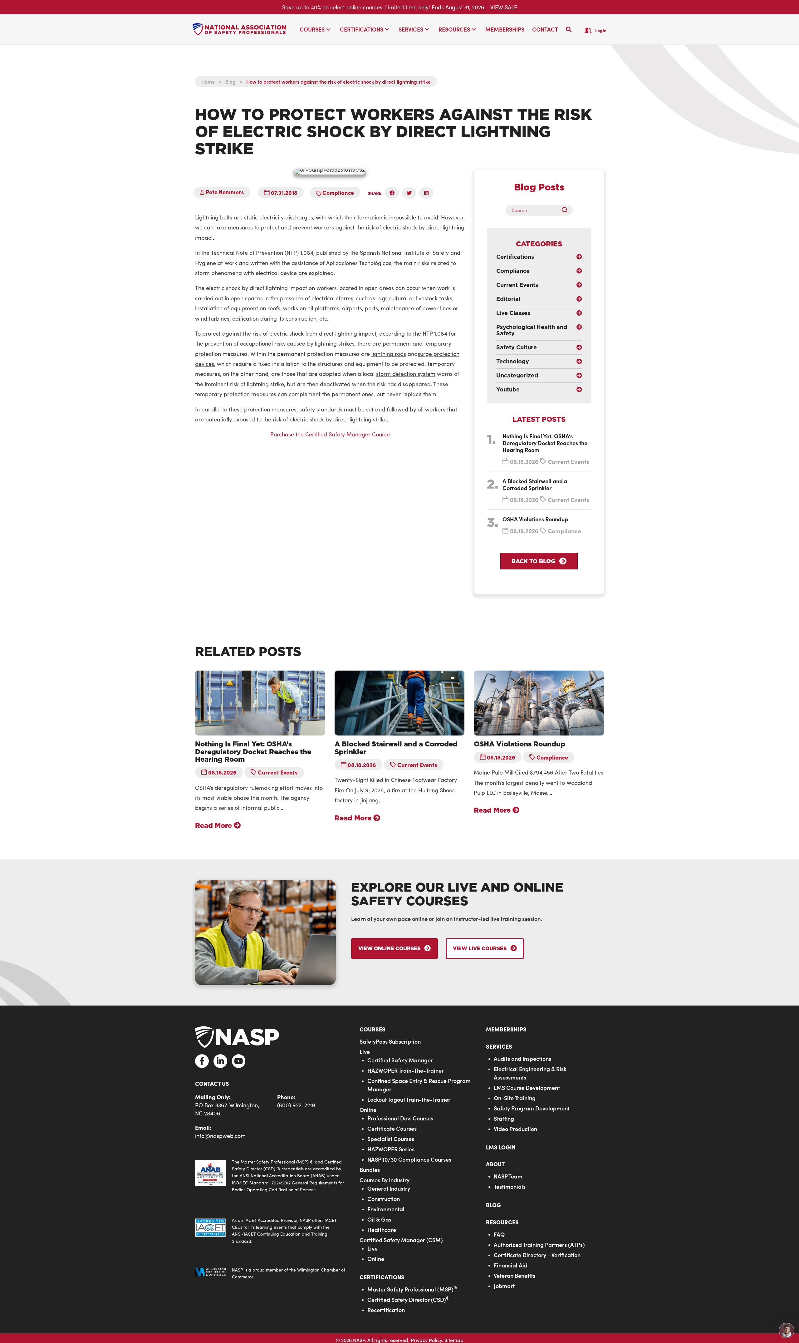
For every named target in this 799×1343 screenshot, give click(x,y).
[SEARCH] (566, 210)
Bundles (370, 1169)
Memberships (506, 1029)
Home (208, 81)
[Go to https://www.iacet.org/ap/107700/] (271, 1231)
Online (368, 1110)
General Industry (388, 1188)
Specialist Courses (390, 1139)
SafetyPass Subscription (390, 1041)
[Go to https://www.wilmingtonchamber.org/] (271, 1274)
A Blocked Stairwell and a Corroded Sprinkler (534, 484)
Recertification (386, 1310)
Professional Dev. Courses (400, 1118)
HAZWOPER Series (390, 1149)
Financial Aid (510, 1265)
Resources (502, 1222)
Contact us (212, 1083)
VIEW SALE (503, 7)
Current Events (568, 461)
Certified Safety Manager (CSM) (401, 1240)
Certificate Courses (392, 1128)
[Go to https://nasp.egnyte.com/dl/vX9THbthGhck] (271, 1176)
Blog (230, 81)
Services (499, 1046)
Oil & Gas (379, 1219)
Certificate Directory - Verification (537, 1255)
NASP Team (508, 1176)
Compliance (338, 192)
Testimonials (510, 1187)
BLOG (493, 1205)
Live (365, 1051)
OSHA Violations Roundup (535, 519)
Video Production (515, 1129)
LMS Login (501, 1147)
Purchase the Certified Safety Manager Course (330, 434)
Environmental (385, 1209)
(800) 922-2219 (296, 1105)
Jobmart (504, 1286)
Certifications (382, 1277)
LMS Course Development (527, 1087)
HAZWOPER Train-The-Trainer (405, 1070)
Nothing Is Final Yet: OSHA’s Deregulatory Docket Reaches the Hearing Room (544, 443)
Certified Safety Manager (400, 1060)
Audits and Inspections (522, 1058)
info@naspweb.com (220, 1135)
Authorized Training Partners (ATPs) (539, 1244)
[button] (328, 29)
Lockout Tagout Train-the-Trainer (408, 1099)
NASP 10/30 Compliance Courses (409, 1159)
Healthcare (381, 1229)
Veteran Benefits (514, 1275)
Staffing (504, 1118)
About (495, 1164)
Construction (383, 1199)
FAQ (499, 1234)
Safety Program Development (532, 1108)
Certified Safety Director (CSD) (408, 1299)
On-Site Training (515, 1098)
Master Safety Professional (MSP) (412, 1289)
